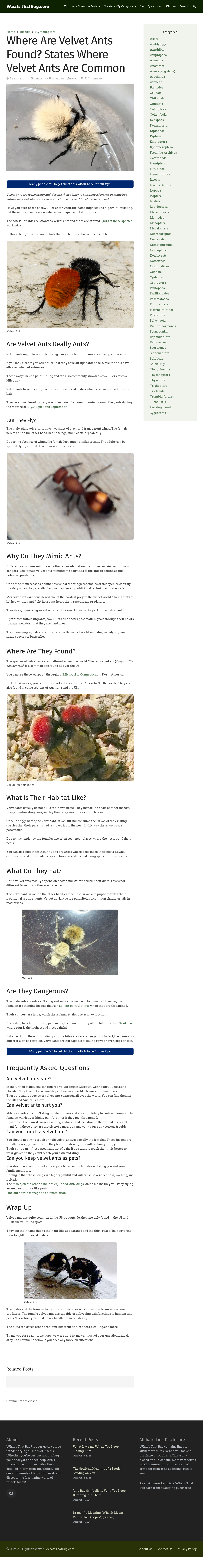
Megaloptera (159, 228)
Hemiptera (158, 163)
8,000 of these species (116, 221)
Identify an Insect (151, 6)
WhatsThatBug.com (60, 1549)
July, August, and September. (46, 406)
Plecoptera (157, 315)
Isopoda (155, 190)
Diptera (155, 136)
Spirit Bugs (158, 364)
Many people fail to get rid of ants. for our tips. (70, 184)
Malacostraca (159, 212)
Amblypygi (158, 44)
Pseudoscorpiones (163, 326)
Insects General (161, 185)
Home (10, 31)
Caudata (156, 93)
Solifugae (156, 358)
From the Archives (163, 152)
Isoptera (156, 196)
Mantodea (157, 217)
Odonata (156, 272)
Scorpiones (158, 347)
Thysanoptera (160, 374)
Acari (154, 38)
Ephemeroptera (161, 147)
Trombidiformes (162, 396)
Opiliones (157, 277)
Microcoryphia (160, 233)
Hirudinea (157, 168)
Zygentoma (158, 413)
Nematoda (157, 239)
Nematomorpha (161, 244)
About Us (145, 1549)
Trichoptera (158, 385)
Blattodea (156, 87)
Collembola (158, 114)
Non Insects (158, 255)
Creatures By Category (118, 6)
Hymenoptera (45, 31)
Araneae (156, 82)
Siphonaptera (159, 353)
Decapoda (157, 120)
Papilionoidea (159, 293)
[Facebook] (11, 1493)
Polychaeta (158, 320)
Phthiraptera (159, 304)
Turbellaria (158, 402)
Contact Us (164, 1549)
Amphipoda (158, 55)
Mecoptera (158, 223)
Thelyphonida (160, 369)
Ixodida (155, 201)
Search (184, 6)
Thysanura (157, 380)
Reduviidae (158, 342)
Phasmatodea (159, 299)
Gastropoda (158, 158)
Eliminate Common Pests (80, 6)
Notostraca (157, 261)
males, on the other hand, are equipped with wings (48, 1184)
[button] (194, 6)
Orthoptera (158, 282)
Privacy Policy (187, 1549)
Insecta (25, 31)
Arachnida (157, 76)
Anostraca (157, 66)
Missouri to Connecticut (80, 674)
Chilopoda (157, 98)
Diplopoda (157, 131)
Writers (171, 6)
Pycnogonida (159, 331)
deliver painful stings (74, 1005)
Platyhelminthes (162, 309)
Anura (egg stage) (162, 71)
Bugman (36, 78)
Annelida (156, 60)
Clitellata (156, 103)
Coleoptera (158, 109)
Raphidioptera (160, 337)
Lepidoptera (159, 206)
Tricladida (157, 391)
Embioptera (158, 141)
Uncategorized (160, 407)
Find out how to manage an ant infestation (36, 1193)
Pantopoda (157, 288)
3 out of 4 (125, 1023)
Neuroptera (158, 250)
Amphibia (157, 49)
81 (93, 78)
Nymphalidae (159, 266)
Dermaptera (158, 125)
